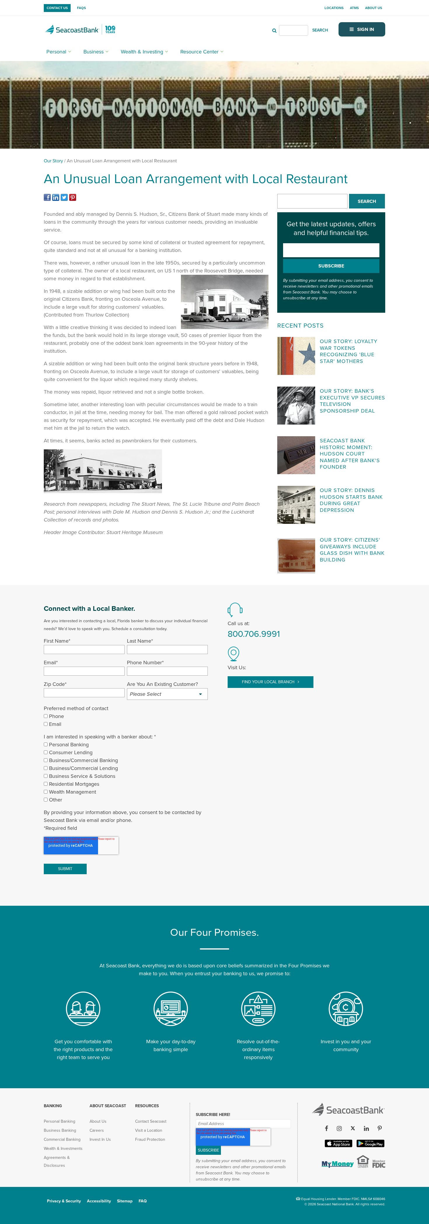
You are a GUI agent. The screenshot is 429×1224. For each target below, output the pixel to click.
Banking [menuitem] (53, 1105)
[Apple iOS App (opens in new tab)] (338, 1146)
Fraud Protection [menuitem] (150, 1139)
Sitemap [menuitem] (124, 1201)
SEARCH (320, 30)
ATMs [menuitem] (354, 8)
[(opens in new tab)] (48, 199)
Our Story (53, 161)
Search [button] (367, 201)
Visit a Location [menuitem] (148, 1130)
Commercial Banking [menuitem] (62, 1139)
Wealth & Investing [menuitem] (142, 51)
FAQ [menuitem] (143, 1201)
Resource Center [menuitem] (199, 51)
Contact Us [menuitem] (57, 8)
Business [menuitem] (93, 51)
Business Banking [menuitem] (60, 1130)
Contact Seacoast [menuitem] (150, 1121)
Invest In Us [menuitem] (100, 1139)
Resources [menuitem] (147, 1105)
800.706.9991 (254, 634)
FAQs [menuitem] (81, 8)
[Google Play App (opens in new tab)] (370, 1146)
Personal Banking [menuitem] (59, 1121)
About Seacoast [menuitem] (108, 1105)
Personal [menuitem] (56, 51)
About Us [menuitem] (373, 8)
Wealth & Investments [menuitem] (63, 1148)
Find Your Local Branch (269, 681)
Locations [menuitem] (334, 8)
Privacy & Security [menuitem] (64, 1201)
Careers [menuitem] (97, 1130)
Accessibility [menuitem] (99, 1201)
